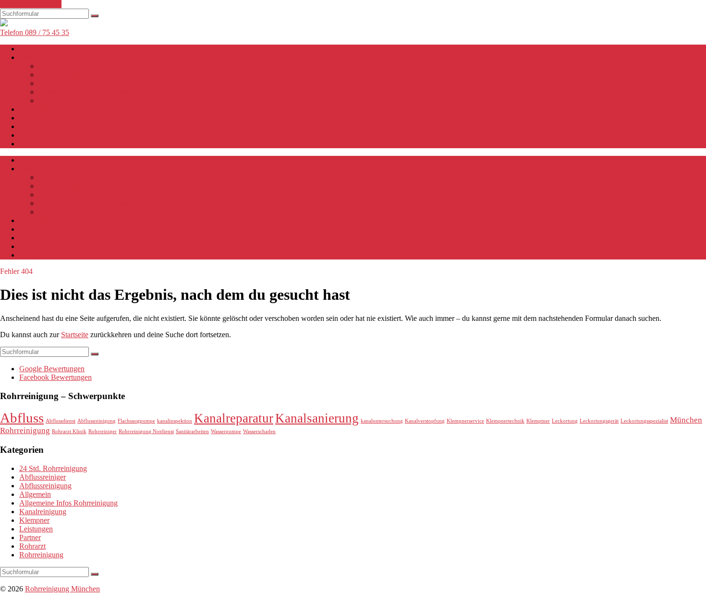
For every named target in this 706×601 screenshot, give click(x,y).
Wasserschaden (259, 431)
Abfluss (22, 417)
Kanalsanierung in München (81, 83)
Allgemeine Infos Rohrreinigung (68, 503)
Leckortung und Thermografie (84, 92)
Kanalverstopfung (425, 421)
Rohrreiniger (102, 431)
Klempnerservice (465, 421)
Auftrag (31, 135)
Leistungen (36, 57)
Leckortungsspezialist (644, 421)
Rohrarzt (32, 49)
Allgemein (35, 494)
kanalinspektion (174, 421)
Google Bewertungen (52, 369)
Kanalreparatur (233, 418)
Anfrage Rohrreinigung (54, 126)
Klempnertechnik (505, 421)
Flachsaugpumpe (136, 421)
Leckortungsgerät (599, 421)
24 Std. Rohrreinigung (53, 468)
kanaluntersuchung (382, 421)
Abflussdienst (60, 421)
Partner (30, 537)
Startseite (74, 334)
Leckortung (565, 421)
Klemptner (538, 421)
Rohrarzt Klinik (69, 431)
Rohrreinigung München (62, 589)
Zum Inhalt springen (30, 4)
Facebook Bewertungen (55, 377)
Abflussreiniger (42, 477)
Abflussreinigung (96, 421)
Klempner (34, 520)
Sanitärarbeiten (192, 431)
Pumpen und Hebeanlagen (78, 100)
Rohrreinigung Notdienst (76, 66)
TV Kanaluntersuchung (74, 75)
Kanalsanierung (317, 418)
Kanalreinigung (42, 511)
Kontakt (31, 144)
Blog (26, 118)
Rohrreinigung (41, 555)
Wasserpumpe (226, 431)
